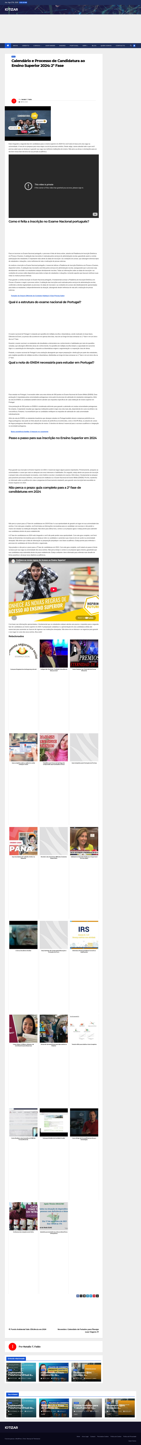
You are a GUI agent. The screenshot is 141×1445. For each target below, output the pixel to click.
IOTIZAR (11, 9)
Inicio (15, 45)
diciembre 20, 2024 (16, 1411)
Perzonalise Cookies (103, 1436)
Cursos (36, 45)
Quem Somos (106, 45)
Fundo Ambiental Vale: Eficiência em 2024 (28, 1329)
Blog (94, 45)
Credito (25, 45)
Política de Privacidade (129, 1436)
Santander (50, 45)
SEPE (85, 45)
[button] (131, 45)
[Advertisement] (70, 28)
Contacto (120, 45)
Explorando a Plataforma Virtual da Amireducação (20, 1375)
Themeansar (36, 1438)
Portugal (74, 45)
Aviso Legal (85, 1436)
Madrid (62, 45)
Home (78, 1436)
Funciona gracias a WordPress (13, 1438)
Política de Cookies (116, 1436)
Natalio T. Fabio (26, 99)
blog (13, 56)
